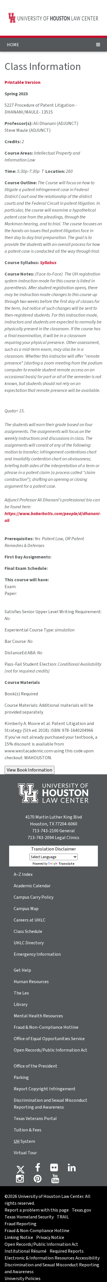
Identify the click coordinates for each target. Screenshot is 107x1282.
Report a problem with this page (37, 1210)
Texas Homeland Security (29, 1217)
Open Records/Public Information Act (50, 1050)
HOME (13, 45)
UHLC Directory (29, 943)
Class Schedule (28, 931)
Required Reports (67, 1251)
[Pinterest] (37, 1180)
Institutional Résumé (26, 1251)
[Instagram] (19, 1180)
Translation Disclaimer (53, 849)
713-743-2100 (45, 831)
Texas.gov (81, 1210)
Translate (66, 863)
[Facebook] (38, 1169)
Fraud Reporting (21, 1224)
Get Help (22, 970)
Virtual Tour (25, 1153)
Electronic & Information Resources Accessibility (52, 1258)
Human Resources (31, 982)
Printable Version (23, 82)
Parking (21, 1077)
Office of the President (35, 1066)
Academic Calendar (32, 886)
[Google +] (54, 1169)
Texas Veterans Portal (35, 1118)
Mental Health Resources (38, 1016)
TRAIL (63, 1217)
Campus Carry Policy (33, 897)
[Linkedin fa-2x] (71, 1169)
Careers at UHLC (29, 920)
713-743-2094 (41, 838)
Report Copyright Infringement (45, 1089)
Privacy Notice (50, 1237)
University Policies (23, 1278)
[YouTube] (55, 1180)
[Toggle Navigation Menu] (98, 45)
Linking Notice (19, 1237)
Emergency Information (37, 954)
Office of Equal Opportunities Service (49, 1039)
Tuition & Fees (27, 1130)
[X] (20, 1169)
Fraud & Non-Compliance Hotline (46, 1027)
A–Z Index (23, 874)
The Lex (21, 993)
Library (20, 1004)
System (24, 1141)
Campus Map (26, 909)
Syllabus (48, 263)
